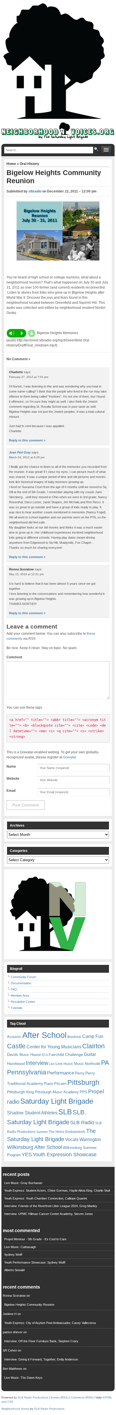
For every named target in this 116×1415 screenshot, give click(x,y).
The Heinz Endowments (67, 1132)
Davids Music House (24, 1055)
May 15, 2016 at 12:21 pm (26, 574)
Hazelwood (16, 1064)
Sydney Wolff (13, 1254)
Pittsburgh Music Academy (57, 1092)
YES (27, 1154)
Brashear (74, 1037)
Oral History (29, 164)
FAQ (14, 989)
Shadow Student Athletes (32, 1112)
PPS (83, 1092)
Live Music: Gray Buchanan (23, 1183)
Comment (14, 657)
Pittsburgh (83, 1082)
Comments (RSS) (82, 1397)
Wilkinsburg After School (34, 1147)
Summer (42, 1131)
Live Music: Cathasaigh (20, 1247)
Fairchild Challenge (66, 1054)
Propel (96, 1091)
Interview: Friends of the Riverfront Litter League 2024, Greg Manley (50, 1206)
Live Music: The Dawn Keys (23, 1377)
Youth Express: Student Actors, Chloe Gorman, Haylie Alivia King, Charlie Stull (57, 1190)
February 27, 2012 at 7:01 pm (28, 376)
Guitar (90, 1054)
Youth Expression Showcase (65, 1154)
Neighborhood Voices (15, 1408)
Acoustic (14, 1037)
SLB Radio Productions (33, 1397)
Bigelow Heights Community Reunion (29, 1304)
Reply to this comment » (27, 440)
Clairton (93, 1046)
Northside (92, 1064)
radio (13, 1102)
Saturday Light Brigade (56, 1101)
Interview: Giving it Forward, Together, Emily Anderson (41, 1359)
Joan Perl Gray (20, 452)
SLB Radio (82, 1122)
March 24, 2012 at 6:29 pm (26, 457)
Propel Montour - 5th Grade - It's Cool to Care (35, 1239)
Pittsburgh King (20, 1092)
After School (44, 1035)
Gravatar (69, 757)
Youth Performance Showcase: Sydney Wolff (34, 1262)
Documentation (21, 983)
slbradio (34, 191)
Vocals (72, 1139)
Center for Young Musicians (53, 1046)
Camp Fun (92, 1036)
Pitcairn (60, 1083)
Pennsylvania (26, 1072)
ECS (45, 1054)
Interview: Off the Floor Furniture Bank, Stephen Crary (41, 1341)
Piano (48, 1083)
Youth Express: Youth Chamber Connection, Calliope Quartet (45, 1198)
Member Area (20, 995)
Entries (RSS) (59, 1397)
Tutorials (17, 1008)
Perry (79, 1073)
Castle (16, 1046)
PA (105, 1062)
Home (11, 164)
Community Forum (23, 977)
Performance (60, 1073)
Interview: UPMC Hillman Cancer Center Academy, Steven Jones (48, 1214)
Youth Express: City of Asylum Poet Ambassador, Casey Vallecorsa (50, 1323)
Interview (37, 1063)
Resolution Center (23, 1001)
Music (79, 1064)
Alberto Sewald (14, 1270)
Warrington (90, 1139)
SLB (65, 1112)
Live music (64, 1064)
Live (52, 1063)
